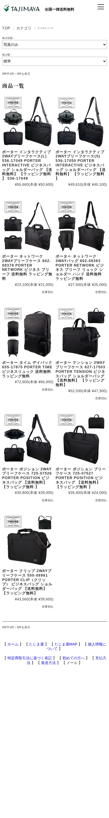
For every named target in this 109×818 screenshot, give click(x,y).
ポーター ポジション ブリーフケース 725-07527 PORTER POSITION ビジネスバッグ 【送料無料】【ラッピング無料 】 (81, 478)
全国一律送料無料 (57, 9)
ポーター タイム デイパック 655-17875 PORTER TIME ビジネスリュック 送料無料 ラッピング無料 (27, 369)
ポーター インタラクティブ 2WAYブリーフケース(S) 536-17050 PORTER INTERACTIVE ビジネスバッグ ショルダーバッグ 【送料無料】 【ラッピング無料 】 (81, 165)
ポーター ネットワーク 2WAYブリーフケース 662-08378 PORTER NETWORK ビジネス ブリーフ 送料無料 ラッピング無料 (27, 267)
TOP (6, 28)
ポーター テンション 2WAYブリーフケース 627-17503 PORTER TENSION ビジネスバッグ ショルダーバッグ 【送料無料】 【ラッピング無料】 (80, 373)
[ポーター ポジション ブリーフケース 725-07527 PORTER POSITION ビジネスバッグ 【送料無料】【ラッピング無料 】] (81, 439)
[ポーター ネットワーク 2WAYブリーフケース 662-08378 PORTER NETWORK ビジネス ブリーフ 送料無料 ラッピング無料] (27, 226)
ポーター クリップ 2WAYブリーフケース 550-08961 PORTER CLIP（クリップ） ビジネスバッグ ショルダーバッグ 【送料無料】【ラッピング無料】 (27, 582)
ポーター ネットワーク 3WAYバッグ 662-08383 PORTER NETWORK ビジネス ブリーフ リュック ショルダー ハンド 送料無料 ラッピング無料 (80, 267)
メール (72, 663)
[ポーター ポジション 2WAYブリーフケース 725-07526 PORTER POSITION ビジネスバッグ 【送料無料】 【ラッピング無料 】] (27, 439)
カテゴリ (24, 28)
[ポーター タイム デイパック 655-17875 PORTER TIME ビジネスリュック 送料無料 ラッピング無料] (27, 332)
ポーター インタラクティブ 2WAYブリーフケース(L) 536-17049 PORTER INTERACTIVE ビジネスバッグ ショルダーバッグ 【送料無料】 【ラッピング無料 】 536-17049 (27, 165)
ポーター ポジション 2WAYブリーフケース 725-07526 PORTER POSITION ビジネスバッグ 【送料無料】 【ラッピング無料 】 (27, 478)
